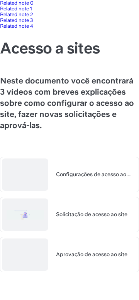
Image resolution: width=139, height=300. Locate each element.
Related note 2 (16, 14)
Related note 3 (16, 20)
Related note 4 (16, 26)
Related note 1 (16, 9)
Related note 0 (17, 3)
